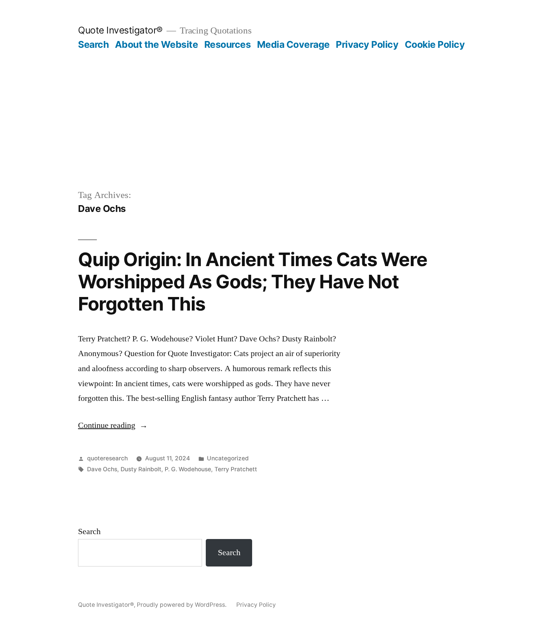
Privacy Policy (367, 44)
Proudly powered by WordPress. (182, 604)
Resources (227, 44)
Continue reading (113, 425)
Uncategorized (228, 458)
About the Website (156, 44)
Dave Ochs (102, 469)
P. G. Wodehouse (188, 469)
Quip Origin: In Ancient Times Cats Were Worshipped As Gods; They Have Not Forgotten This (252, 281)
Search (93, 44)
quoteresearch (107, 458)
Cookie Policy (435, 44)
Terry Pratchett (235, 469)
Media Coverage (293, 44)
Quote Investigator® (120, 30)
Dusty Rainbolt (141, 469)
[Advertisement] (277, 107)
